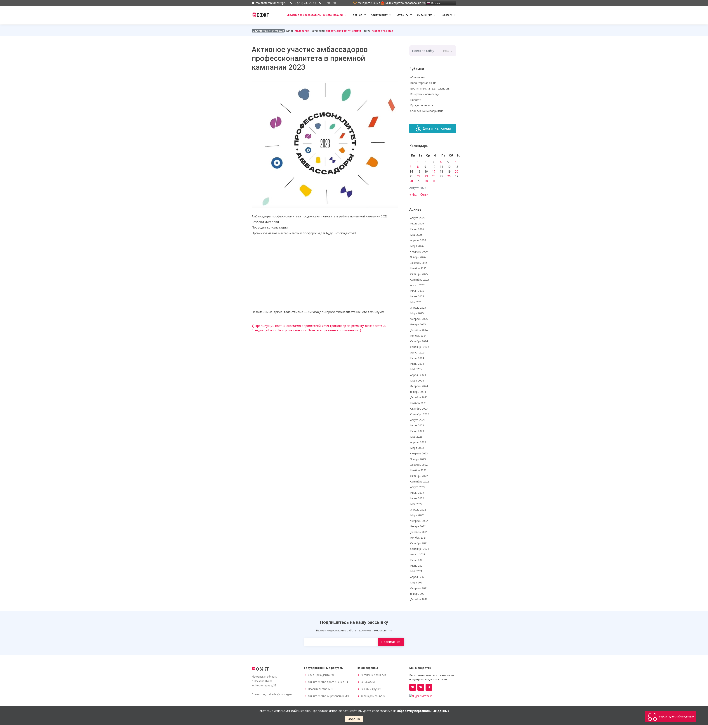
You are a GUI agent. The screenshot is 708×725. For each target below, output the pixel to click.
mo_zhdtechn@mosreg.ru (271, 3)
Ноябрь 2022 (418, 470)
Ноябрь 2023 (418, 403)
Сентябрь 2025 (419, 279)
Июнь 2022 (417, 498)
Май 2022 (416, 504)
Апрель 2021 (418, 577)
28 (411, 181)
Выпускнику (424, 14)
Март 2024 (417, 380)
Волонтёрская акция (423, 83)
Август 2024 (417, 352)
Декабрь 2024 (419, 330)
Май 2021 (416, 571)
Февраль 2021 (419, 588)
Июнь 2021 (417, 565)
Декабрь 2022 (419, 464)
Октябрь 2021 (419, 543)
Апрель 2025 (418, 307)
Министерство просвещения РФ (328, 682)
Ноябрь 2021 (418, 537)
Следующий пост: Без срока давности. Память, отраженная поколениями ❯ (307, 330)
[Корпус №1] (420, 687)
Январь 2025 (418, 324)
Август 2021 (417, 554)
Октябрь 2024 (419, 341)
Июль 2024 (417, 358)
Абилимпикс (417, 77)
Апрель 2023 (418, 442)
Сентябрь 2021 (419, 549)
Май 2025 (416, 302)
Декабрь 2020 (419, 599)
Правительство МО (320, 689)
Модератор (302, 30)
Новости (331, 30)
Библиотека (368, 682)
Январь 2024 (418, 392)
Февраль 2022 (419, 521)
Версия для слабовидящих (676, 716)
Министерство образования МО (328, 696)
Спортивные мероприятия (426, 111)
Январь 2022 (418, 526)
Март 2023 (417, 448)
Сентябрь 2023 (419, 414)
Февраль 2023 (419, 453)
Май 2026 (416, 234)
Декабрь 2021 (419, 532)
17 (433, 171)
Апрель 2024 (418, 375)
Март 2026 (417, 246)
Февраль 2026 (419, 251)
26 (449, 176)
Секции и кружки (370, 689)
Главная (357, 14)
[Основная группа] (412, 687)
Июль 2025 (417, 291)
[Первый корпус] (333, 3)
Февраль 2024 (419, 386)
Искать (447, 50)
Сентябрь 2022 (419, 481)
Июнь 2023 (417, 431)
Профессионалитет (349, 30)
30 (426, 181)
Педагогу (446, 14)
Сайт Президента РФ (321, 675)
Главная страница (381, 30)
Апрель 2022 (418, 509)
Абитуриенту (379, 14)
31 (433, 181)
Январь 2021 (418, 593)
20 (456, 171)
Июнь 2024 (417, 363)
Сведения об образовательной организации (315, 14)
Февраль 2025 (419, 319)
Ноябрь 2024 (418, 335)
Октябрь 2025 (419, 274)
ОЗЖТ (263, 15)
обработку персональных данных (423, 711)
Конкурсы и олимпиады (424, 94)
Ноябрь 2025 (418, 268)
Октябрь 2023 (419, 408)
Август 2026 (417, 218)
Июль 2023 (417, 425)
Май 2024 (416, 369)
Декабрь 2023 (419, 397)
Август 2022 (417, 487)
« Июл (413, 195)
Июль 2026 (417, 223)
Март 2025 (417, 313)
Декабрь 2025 (419, 262)
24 (433, 176)
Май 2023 (416, 436)
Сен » (424, 195)
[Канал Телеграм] (429, 687)
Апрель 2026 (418, 240)
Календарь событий (373, 696)
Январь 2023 (418, 459)
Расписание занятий (373, 675)
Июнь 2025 (417, 296)
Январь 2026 (418, 257)
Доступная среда (436, 128)
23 (426, 176)
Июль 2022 (417, 492)
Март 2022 (417, 515)
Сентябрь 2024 (419, 347)
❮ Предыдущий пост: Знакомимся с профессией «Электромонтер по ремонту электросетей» (319, 326)
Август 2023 (417, 420)
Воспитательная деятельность (430, 88)
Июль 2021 (417, 560)
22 (418, 176)
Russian (435, 2)
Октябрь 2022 (419, 476)
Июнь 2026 (417, 229)
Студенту (402, 14)
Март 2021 (417, 582)
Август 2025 (417, 285)
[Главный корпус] (327, 3)
